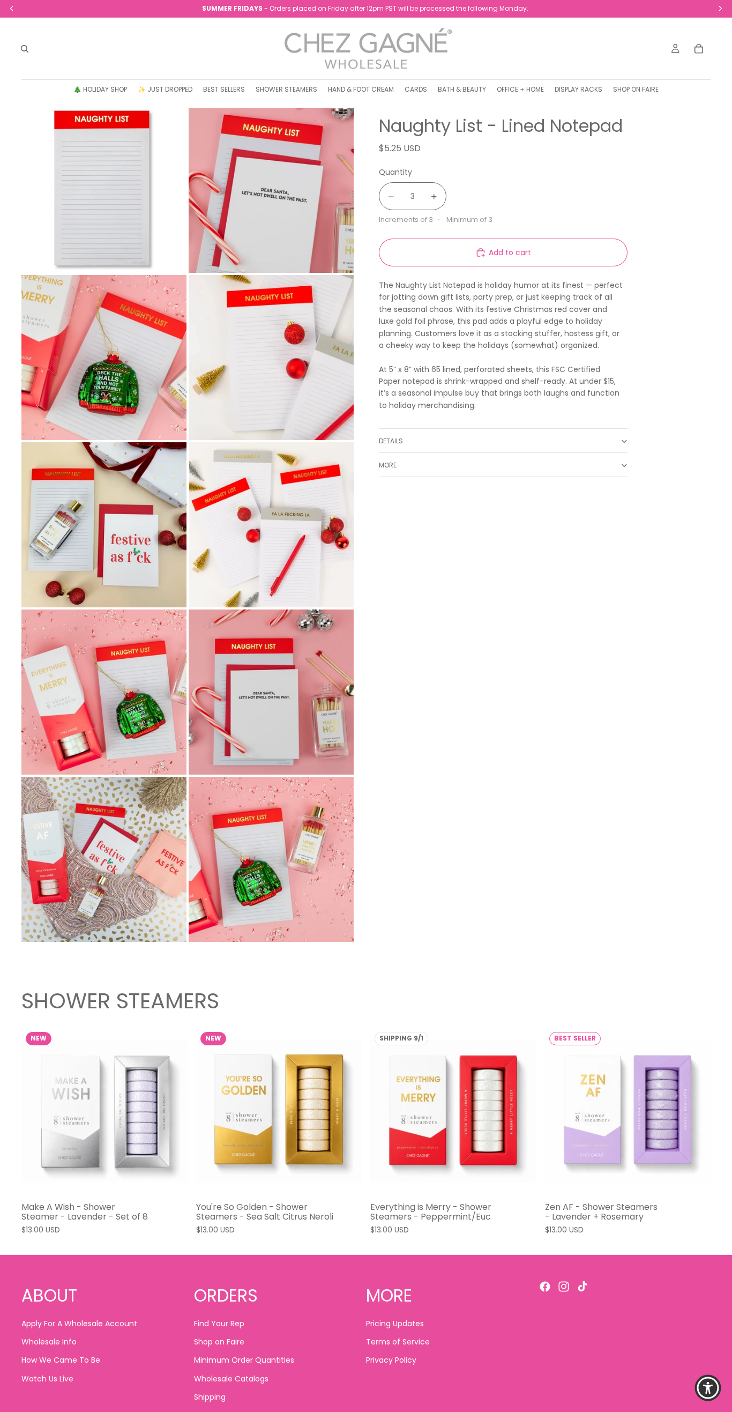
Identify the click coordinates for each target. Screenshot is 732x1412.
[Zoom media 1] (103, 190)
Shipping (210, 1397)
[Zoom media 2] (271, 190)
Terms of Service (398, 1341)
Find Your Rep (219, 1323)
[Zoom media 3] (103, 357)
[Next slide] (171, 1111)
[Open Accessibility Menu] (707, 1387)
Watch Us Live (47, 1378)
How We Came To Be (60, 1360)
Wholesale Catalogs (231, 1378)
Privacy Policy (391, 1360)
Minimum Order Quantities (244, 1360)
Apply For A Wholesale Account (79, 1323)
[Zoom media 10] (271, 859)
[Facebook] (545, 1286)
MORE (388, 465)
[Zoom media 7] (103, 692)
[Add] (171, 1177)
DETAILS (391, 440)
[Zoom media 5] (103, 524)
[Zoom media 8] (271, 692)
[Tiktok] (582, 1286)
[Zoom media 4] (271, 357)
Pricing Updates (395, 1323)
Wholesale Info (49, 1341)
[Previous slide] (37, 1111)
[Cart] (699, 49)
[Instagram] (563, 1286)
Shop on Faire (219, 1341)
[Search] (24, 49)
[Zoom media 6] (271, 524)
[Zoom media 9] (103, 859)
